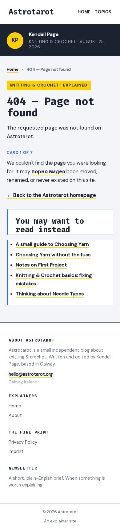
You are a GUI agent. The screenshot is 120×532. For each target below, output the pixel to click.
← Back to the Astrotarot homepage (51, 195)
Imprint (16, 451)
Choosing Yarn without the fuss (53, 254)
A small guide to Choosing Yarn (52, 244)
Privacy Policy (23, 442)
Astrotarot (31, 12)
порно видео (48, 171)
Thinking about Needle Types (50, 293)
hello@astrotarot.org (31, 374)
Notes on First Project (41, 265)
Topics (103, 11)
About (15, 415)
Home (84, 11)
